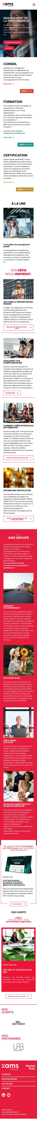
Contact (6, 1088)
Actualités (7, 1084)
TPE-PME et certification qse (17, 971)
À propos (6, 1074)
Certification (8, 965)
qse (15, 965)
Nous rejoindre (9, 1079)
